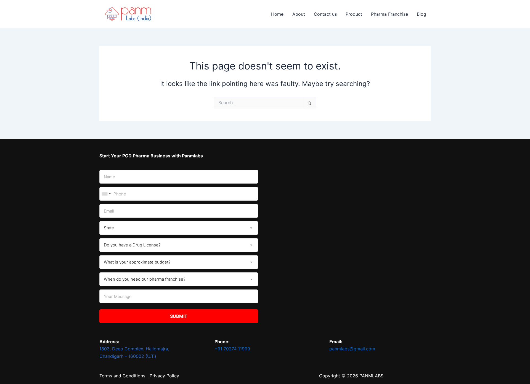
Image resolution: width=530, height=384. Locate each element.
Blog (421, 14)
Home (277, 14)
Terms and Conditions (122, 375)
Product (354, 14)
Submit (178, 316)
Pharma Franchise (389, 14)
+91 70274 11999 (232, 348)
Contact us (325, 14)
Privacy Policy (164, 375)
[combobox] (106, 193)
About (298, 14)
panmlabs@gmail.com (352, 348)
